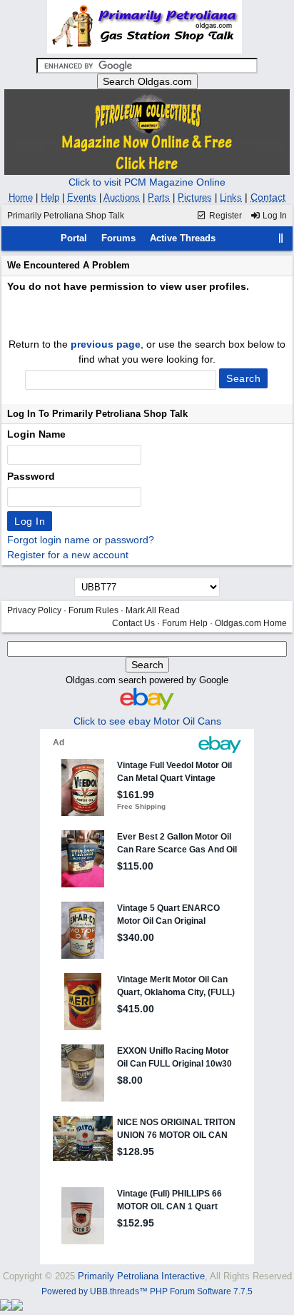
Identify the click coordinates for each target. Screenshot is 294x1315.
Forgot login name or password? (80, 539)
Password (31, 476)
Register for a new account (67, 554)
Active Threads (183, 238)
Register (224, 216)
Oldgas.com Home (251, 623)
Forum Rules (93, 610)
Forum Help (185, 623)
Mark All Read (153, 610)
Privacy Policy (34, 610)
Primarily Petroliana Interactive (141, 1276)
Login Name (36, 434)
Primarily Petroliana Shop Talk (65, 216)
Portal (74, 238)
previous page (106, 344)
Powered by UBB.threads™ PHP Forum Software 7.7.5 (147, 1291)
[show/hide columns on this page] (281, 238)
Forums (118, 238)
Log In (273, 216)
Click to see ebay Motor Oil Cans (147, 721)
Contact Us (133, 623)
